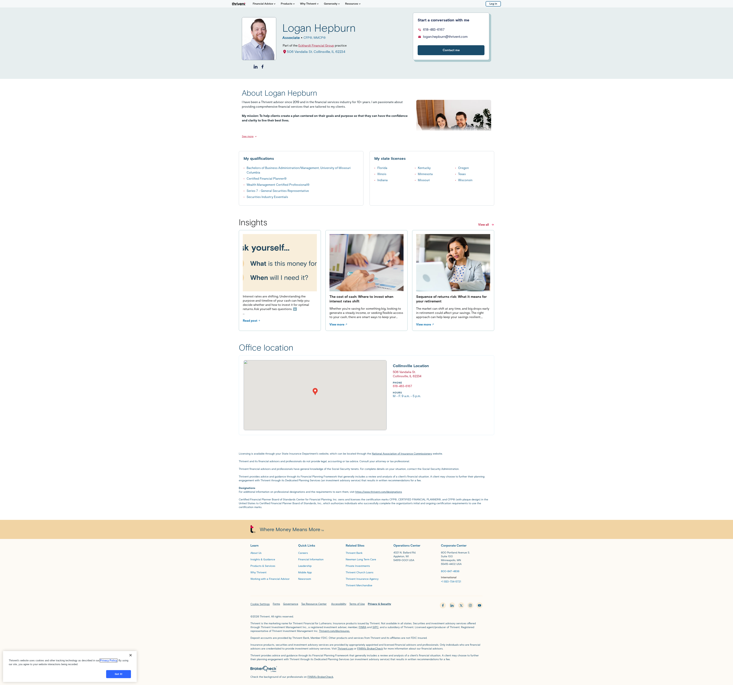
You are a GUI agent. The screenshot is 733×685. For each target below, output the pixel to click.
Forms (276, 604)
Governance (290, 604)
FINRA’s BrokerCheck (370, 648)
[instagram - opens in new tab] (470, 605)
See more (247, 136)
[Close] (130, 655)
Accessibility (338, 604)
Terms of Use (357, 604)
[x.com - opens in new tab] (461, 605)
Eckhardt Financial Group (316, 45)
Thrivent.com (345, 648)
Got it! (118, 674)
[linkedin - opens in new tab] (452, 605)
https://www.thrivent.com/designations (378, 492)
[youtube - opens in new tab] (479, 605)
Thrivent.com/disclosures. (334, 631)
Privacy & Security (379, 604)
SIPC (375, 627)
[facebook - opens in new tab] (442, 605)
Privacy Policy (108, 660)
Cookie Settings (260, 604)
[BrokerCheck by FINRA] (366, 669)
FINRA (362, 627)
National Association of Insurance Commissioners (402, 453)
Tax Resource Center (314, 604)
